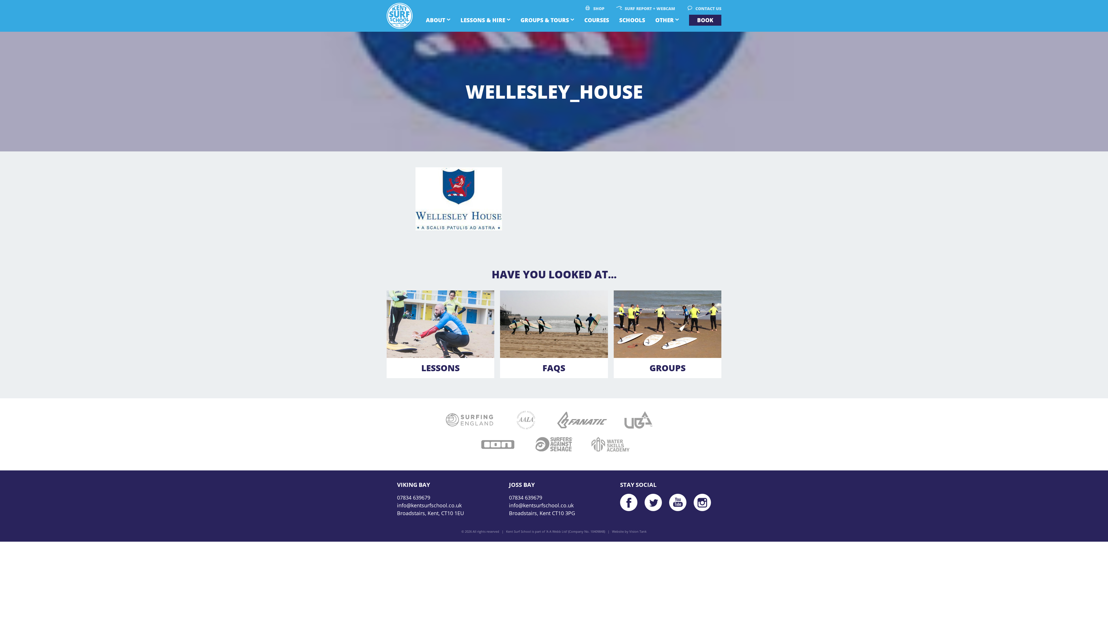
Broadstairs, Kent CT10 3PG (542, 513)
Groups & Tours (545, 20)
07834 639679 (413, 497)
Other (664, 20)
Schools (632, 20)
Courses (596, 20)
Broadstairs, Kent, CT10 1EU (430, 513)
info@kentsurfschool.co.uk (429, 505)
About (435, 20)
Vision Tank (638, 531)
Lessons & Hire (483, 20)
